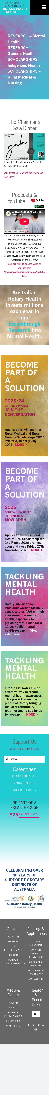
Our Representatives (13, 948)
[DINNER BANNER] (24, 134)
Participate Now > (29, 814)
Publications (13, 1021)
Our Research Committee (35, 964)
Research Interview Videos (13, 1015)
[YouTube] (35, 1029)
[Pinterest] (43, 1025)
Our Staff (13, 955)
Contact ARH (36, 979)
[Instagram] (38, 1025)
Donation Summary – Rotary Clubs (36, 953)
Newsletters (13, 1026)
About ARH (13, 937)
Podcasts (13, 1003)
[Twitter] (33, 1025)
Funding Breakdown (36, 943)
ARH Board (13, 942)
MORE (19, 445)
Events (13, 1008)
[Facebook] (28, 1025)
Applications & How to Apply (36, 972)
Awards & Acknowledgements (13, 962)
